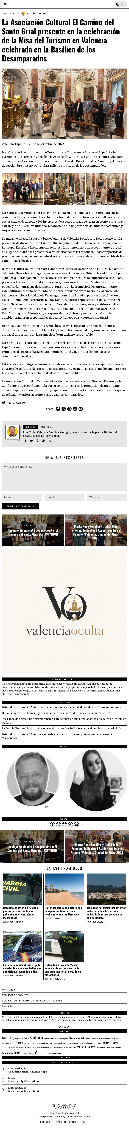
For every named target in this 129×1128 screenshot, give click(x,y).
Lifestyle (6, 1047)
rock (107, 1047)
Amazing (8, 1037)
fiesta (13, 1043)
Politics (80, 1047)
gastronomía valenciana (53, 1043)
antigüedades (19, 1038)
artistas (26, 1038)
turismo (31, 1053)
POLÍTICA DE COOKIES (15, 995)
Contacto (7, 1006)
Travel (17, 1053)
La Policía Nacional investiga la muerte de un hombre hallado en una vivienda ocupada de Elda (61, 728)
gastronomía (41, 1043)
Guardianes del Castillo (79, 1043)
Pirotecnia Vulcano (62, 1047)
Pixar (70, 1047)
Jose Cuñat (31, 13)
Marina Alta (14, 1047)
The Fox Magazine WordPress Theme (71, 1116)
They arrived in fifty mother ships (27, 1071)
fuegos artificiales (29, 1043)
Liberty (105, 1042)
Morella (21, 1047)
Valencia (41, 1052)
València (52, 1053)
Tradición (7, 1053)
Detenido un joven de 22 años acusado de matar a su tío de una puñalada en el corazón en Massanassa (63, 969)
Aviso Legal (8, 989)
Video (58, 1053)
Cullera (106, 1038)
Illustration (97, 1043)
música (27, 1047)
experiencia (6, 1043)
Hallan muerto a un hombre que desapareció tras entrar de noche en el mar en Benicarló (58, 713)
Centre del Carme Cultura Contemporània (56, 1038)
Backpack (36, 1037)
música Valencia (37, 1047)
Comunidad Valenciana (80, 1038)
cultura (112, 1038)
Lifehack (114, 1043)
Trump (25, 1053)
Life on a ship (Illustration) (23, 1081)
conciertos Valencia (98, 1038)
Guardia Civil (66, 1043)
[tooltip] (58, 409)
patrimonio (53, 1047)
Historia (90, 1043)
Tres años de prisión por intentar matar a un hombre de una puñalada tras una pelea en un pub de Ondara (106, 912)
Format (19, 1042)
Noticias (43, 13)
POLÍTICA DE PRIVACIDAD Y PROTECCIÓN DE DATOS (32, 1000)
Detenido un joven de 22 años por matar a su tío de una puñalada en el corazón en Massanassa (61, 707)
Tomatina (118, 1047)
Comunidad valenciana (13, 922)
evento (117, 1038)
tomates (111, 1047)
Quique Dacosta (100, 1047)
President (90, 1047)
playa (74, 1047)
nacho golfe (45, 1047)
